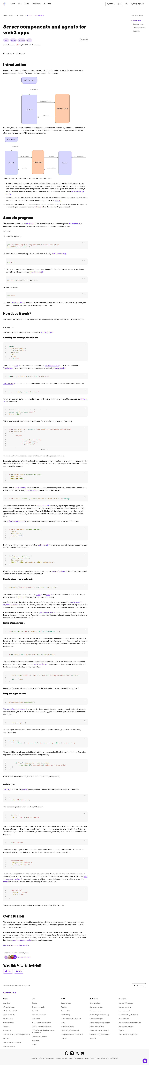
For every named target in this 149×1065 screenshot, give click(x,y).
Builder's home (66, 1003)
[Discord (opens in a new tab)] (82, 1053)
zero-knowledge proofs (21, 940)
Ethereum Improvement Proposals (130, 1022)
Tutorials (20, 15)
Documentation (66, 1011)
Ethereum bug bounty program (100, 1022)
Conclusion (136, 31)
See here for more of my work (16, 945)
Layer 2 (34, 1044)
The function (14, 709)
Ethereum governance (126, 1026)
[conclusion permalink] (2, 916)
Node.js (25, 789)
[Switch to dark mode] (126, 4)
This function (9, 383)
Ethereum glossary (9, 1046)
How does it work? (140, 27)
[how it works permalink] (2, 314)
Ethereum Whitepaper (126, 1003)
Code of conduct (61, 1058)
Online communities (96, 1007)
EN (138, 4)
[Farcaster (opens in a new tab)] (72, 1053)
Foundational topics (67, 1026)
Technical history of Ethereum (128, 1015)
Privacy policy (78, 1058)
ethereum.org (9, 992)
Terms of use (89, 1058)
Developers (8, 15)
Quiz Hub (6, 1038)
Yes (9, 971)
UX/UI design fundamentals (70, 1030)
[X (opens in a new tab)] (77, 1053)
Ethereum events (95, 1011)
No (20, 971)
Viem (17, 365)
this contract (74, 224)
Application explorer (39, 1015)
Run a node (7, 1030)
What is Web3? (8, 1019)
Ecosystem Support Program (100, 1034)
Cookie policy (100, 1058)
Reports (121, 1030)
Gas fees (6, 1026)
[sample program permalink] (2, 218)
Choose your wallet (38, 1007)
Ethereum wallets (8, 1015)
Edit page (21, 53)
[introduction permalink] (2, 65)
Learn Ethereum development (71, 1019)
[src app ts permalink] (2, 327)
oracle (57, 200)
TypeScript (8, 368)
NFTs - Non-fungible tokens (41, 1022)
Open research (124, 1019)
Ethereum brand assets (46, 1058)
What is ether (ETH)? (10, 1011)
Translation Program (96, 1019)
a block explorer (17, 303)
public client (20, 488)
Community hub (95, 1003)
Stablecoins (36, 1019)
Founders (64, 1038)
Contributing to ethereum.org (99, 1015)
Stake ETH (35, 1040)
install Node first (59, 254)
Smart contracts (8, 1022)
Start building (65, 1015)
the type (53, 365)
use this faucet (36, 272)
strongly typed (59, 368)
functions (31, 490)
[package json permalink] (2, 784)
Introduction (137, 20)
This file (7, 789)
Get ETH (35, 1011)
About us (34, 1058)
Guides (34, 1003)
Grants (63, 1022)
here (6, 882)
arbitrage (38, 207)
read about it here (47, 612)
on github (30, 224)
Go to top (140, 985)
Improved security (125, 1011)
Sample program (138, 24)
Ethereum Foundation (97, 1026)
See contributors (24, 957)
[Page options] (13, 53)
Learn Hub (6, 1003)
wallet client (43, 545)
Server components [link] (35, 15)
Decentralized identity (39, 1037)
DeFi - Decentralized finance (41, 1026)
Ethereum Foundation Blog (99, 1030)
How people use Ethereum (12, 1042)
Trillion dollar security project (128, 1034)
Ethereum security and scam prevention (16, 1034)
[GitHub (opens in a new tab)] (66, 1053)
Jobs (70, 1058)
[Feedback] (145, 1060)
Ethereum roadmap (125, 1007)
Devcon (93, 1038)
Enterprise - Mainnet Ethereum (72, 1034)
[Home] (4, 4)
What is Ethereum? (9, 1007)
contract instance (59, 571)
